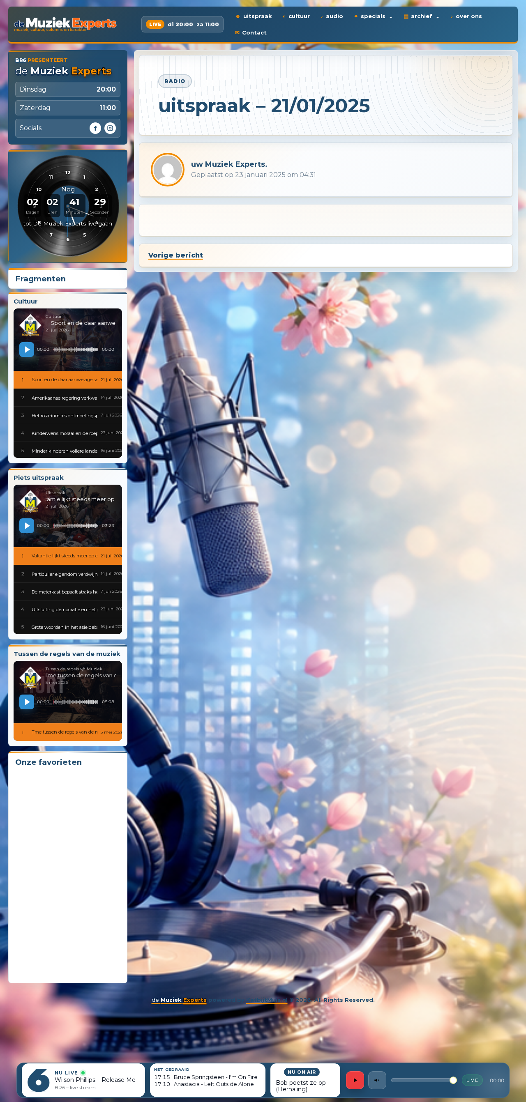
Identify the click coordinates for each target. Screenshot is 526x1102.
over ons (469, 16)
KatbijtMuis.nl (267, 999)
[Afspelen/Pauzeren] (355, 1080)
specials (373, 16)
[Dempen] (377, 1080)
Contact (254, 32)
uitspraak (257, 16)
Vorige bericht (175, 255)
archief (421, 16)
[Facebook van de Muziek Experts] (95, 128)
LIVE (472, 1080)
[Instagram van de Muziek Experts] (110, 128)
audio (334, 16)
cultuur (299, 16)
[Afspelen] (26, 349)
